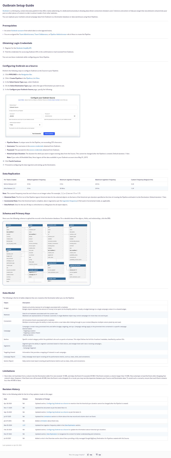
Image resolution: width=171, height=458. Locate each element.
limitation (44, 421)
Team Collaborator (41, 34)
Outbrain (6, 11)
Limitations (47, 416)
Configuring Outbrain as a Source (57, 403)
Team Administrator (26, 34)
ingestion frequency (69, 201)
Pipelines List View (32, 78)
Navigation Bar (26, 74)
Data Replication (70, 425)
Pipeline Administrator (58, 34)
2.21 (24, 425)
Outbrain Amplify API (23, 48)
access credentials (36, 146)
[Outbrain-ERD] (46, 253)
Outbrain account (17, 31)
